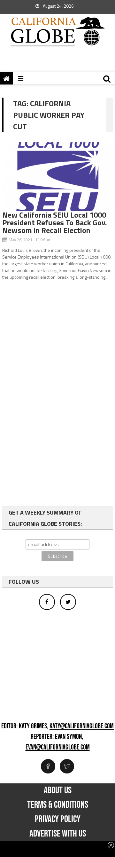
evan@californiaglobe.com (58, 747)
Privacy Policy (57, 819)
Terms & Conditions (57, 805)
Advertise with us (57, 833)
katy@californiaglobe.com (82, 726)
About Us (58, 790)
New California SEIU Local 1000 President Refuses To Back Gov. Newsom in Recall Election (54, 222)
